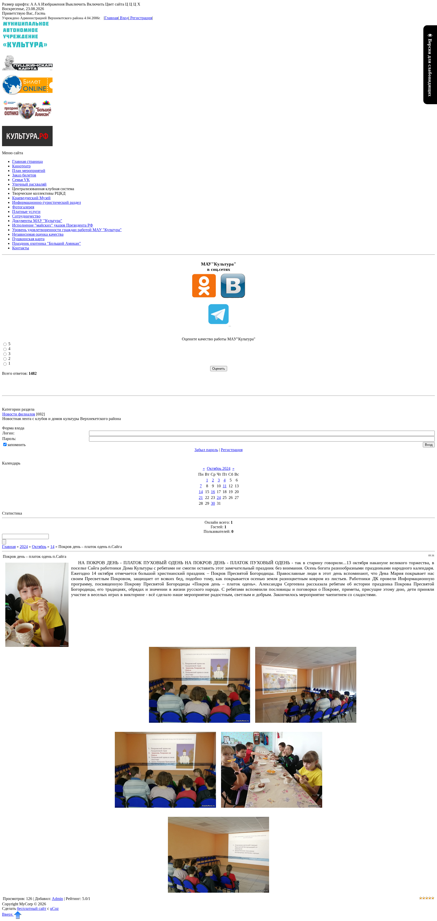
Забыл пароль (206, 450)
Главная (111, 18)
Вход (124, 18)
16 (213, 492)
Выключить (75, 4)
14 (201, 492)
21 (201, 497)
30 (213, 503)
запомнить (16, 445)
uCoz (54, 908)
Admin (57, 898)
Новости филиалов (18, 414)
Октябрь (39, 546)
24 (219, 497)
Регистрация (141, 18)
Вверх (8, 914)
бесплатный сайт (31, 908)
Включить (95, 4)
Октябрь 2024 (218, 468)
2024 (24, 546)
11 (225, 486)
